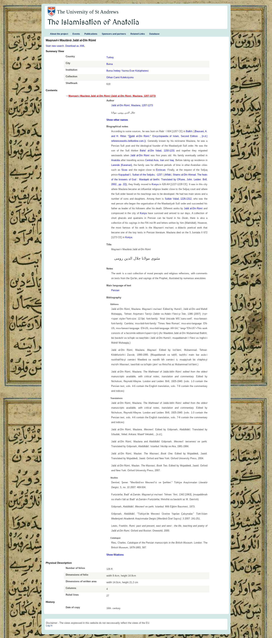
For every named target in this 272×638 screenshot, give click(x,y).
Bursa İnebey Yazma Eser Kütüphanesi (127, 70)
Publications (90, 34)
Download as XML (75, 45)
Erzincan (160, 169)
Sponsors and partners (114, 34)
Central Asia (151, 160)
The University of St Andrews (88, 12)
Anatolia (115, 160)
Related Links (137, 34)
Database (154, 34)
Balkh (189, 131)
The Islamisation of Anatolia (93, 22)
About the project (59, 34)
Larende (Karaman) (121, 165)
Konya (155, 184)
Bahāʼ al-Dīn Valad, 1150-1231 (157, 150)
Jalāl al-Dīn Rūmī (140, 155)
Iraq (172, 160)
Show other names (117, 119)
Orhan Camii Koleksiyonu (120, 77)
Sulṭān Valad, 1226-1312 (178, 198)
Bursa (109, 64)
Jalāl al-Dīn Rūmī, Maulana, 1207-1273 (132, 105)
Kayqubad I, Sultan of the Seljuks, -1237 (140, 174)
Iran (162, 160)
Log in (49, 625)
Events (76, 34)
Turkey (110, 57)
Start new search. (55, 45)
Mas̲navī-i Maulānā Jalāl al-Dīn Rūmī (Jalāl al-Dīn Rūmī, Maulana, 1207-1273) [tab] (112, 96)
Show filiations (115, 554)
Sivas (124, 169)
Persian (115, 290)
